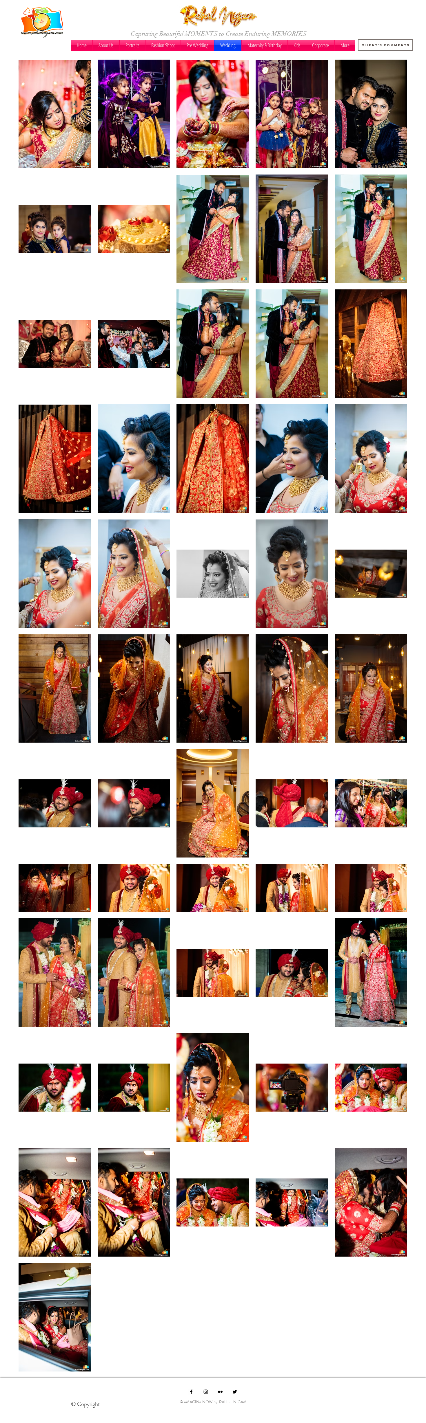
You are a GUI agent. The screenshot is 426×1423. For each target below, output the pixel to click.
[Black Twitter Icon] (235, 1392)
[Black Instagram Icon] (206, 1392)
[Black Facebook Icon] (191, 1392)
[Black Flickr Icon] (220, 1392)
